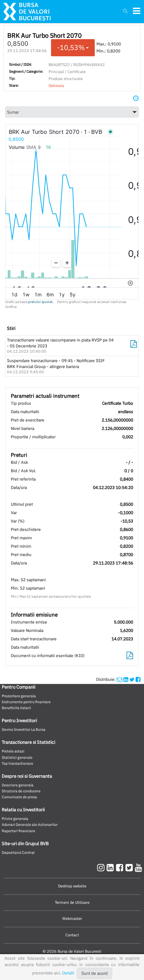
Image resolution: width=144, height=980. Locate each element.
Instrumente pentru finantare (26, 701)
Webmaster (72, 918)
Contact (72, 934)
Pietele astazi (13, 751)
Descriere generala (18, 785)
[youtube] (138, 867)
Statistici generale (17, 757)
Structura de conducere (21, 790)
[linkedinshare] (125, 679)
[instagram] (102, 867)
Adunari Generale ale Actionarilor (30, 824)
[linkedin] (111, 867)
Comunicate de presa (19, 796)
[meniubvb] (136, 11)
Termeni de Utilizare (72, 902)
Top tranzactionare (17, 763)
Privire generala (15, 818)
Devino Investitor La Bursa (23, 729)
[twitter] (130, 867)
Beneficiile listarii (16, 707)
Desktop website (72, 886)
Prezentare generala (19, 695)
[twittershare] (132, 679)
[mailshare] (119, 679)
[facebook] (120, 867)
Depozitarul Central (18, 852)
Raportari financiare (18, 830)
